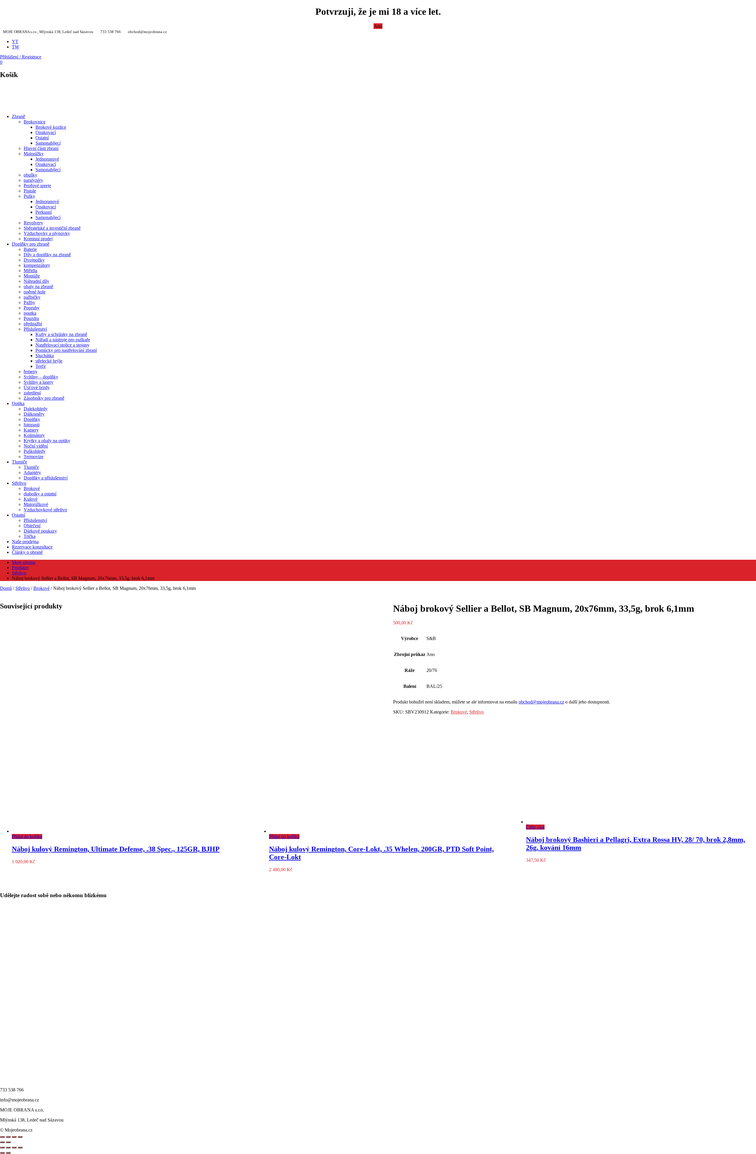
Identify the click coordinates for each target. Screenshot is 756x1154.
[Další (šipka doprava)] (8, 1153)
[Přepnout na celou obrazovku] (8, 1147)
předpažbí (33, 323)
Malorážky (34, 153)
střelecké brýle (48, 360)
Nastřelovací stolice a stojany (62, 344)
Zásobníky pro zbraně (44, 398)
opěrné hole (34, 291)
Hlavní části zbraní (41, 148)
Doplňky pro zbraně (30, 244)
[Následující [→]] (8, 1142)
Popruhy (32, 307)
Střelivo (19, 483)
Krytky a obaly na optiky (47, 440)
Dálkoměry (34, 414)
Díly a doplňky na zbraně (47, 254)
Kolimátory (34, 435)
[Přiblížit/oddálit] (20, 1137)
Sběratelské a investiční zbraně (52, 228)
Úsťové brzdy (37, 387)
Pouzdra (31, 318)
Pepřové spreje (37, 185)
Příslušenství (35, 329)
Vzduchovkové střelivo (45, 509)
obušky (30, 174)
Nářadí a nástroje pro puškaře (62, 339)
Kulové (31, 499)
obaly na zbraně (38, 286)
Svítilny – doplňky (41, 376)
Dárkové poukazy (40, 530)
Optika (18, 403)
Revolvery (33, 222)
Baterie (30, 249)
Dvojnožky (34, 259)
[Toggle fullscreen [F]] (14, 1137)
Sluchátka (44, 355)
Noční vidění (36, 445)
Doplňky (32, 419)
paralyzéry (33, 180)
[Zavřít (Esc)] (20, 1147)
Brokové (32, 488)
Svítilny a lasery (38, 382)
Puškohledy (34, 451)
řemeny (31, 371)
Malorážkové (36, 504)
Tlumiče (19, 461)
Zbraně (18, 116)
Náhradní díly (36, 281)
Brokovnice (34, 121)
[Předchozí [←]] (2, 1142)
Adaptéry (32, 472)
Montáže (32, 275)
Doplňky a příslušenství (46, 477)
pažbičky (32, 297)
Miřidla (30, 270)
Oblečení (32, 525)
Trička (29, 536)
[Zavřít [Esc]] (2, 1137)
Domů (6, 588)
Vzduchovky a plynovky (47, 233)
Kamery (31, 429)
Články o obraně (27, 552)
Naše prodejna (25, 541)
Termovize (33, 456)
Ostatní (42, 137)
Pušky (29, 196)
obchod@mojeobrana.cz (541, 701)
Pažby (29, 302)
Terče (40, 366)
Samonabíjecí (48, 143)
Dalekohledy (36, 408)
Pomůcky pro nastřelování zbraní (66, 350)
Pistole (30, 190)
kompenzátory (37, 265)
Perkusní (43, 212)
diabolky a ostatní (40, 493)
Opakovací (45, 132)
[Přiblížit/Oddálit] (2, 1147)
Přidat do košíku (27, 836)
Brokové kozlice (50, 127)
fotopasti (32, 424)
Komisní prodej (38, 238)
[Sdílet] (8, 1137)
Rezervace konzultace (32, 546)
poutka (30, 313)
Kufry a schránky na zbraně (61, 334)
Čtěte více (535, 827)
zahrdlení (32, 392)
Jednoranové (47, 158)
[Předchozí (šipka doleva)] (2, 1153)
